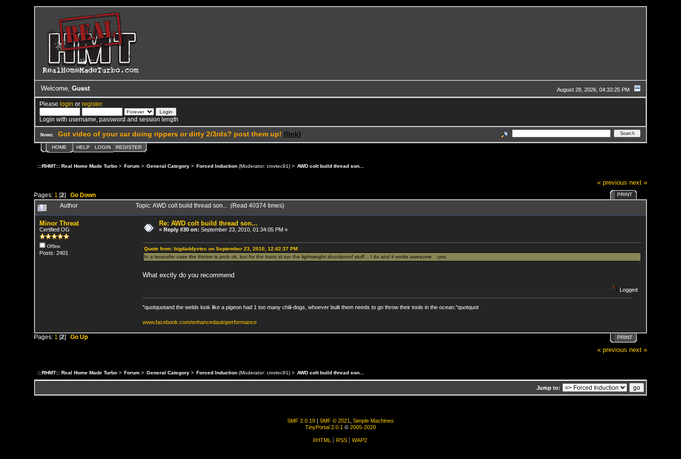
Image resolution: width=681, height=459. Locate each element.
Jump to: (548, 388)
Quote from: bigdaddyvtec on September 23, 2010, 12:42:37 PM (221, 248)
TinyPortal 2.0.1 (324, 427)
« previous (612, 182)
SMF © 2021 (335, 421)
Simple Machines (373, 421)
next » (638, 182)
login (66, 104)
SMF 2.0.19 (301, 421)
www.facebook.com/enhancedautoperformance (200, 322)
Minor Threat (59, 223)
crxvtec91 (278, 166)
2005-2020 (363, 427)
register (92, 104)
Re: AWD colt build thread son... (208, 223)
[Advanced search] (504, 133)
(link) (292, 134)
